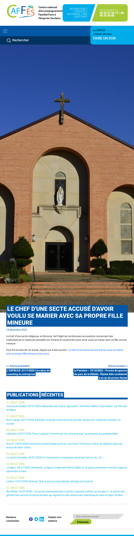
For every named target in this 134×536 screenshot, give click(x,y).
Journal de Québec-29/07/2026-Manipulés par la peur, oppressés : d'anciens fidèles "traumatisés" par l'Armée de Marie (66, 408)
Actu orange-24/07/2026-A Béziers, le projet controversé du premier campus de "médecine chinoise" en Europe (63, 422)
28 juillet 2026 (15, 430)
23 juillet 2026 (15, 453)
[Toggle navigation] (5, 31)
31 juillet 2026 (15, 402)
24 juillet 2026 (15, 440)
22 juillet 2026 (15, 464)
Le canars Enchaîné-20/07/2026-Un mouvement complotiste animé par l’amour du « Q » (54, 457)
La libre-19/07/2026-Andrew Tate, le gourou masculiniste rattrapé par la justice (49, 481)
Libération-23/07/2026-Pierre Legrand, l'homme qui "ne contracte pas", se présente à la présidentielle (62, 433)
